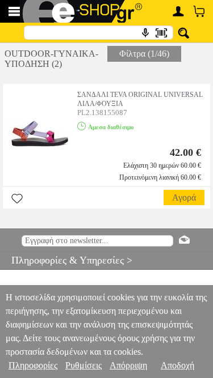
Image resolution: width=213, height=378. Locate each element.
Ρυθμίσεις (83, 365)
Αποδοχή (177, 365)
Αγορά (184, 197)
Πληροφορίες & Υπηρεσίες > (66, 260)
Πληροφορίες (33, 365)
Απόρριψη (128, 365)
